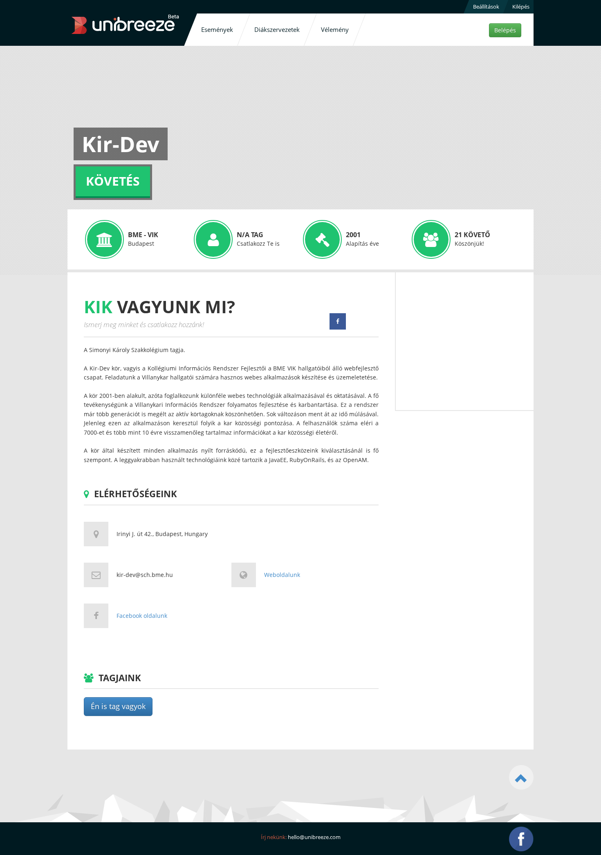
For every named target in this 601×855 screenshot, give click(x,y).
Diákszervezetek (277, 29)
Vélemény (335, 29)
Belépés (505, 30)
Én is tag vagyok (118, 706)
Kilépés (520, 6)
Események (217, 29)
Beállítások (486, 6)
